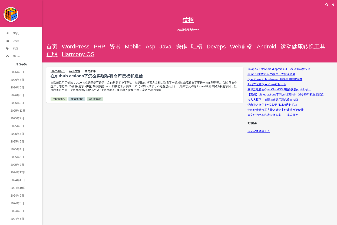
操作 (181, 46)
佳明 (52, 54)
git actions (77, 98)
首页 (52, 46)
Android (266, 46)
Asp (150, 46)
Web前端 (241, 46)
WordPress (76, 46)
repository (59, 98)
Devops (216, 46)
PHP (99, 46)
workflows (95, 98)
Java (165, 46)
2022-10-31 (58, 71)
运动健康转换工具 (302, 46)
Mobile (133, 46)
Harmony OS (78, 54)
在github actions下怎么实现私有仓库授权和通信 (97, 76)
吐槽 (196, 46)
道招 (188, 20)
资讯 (115, 46)
